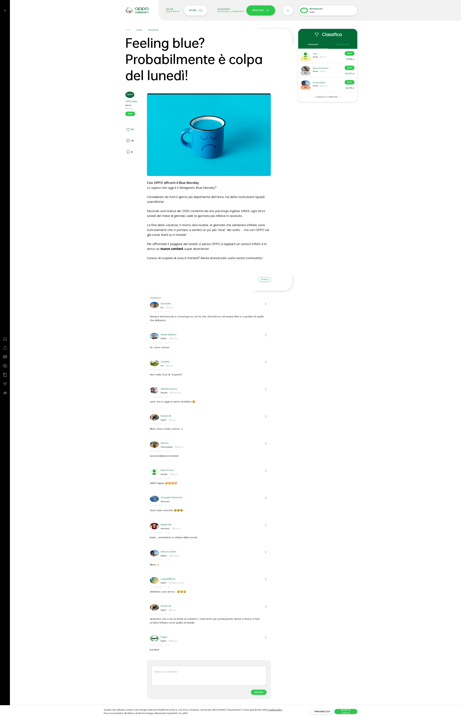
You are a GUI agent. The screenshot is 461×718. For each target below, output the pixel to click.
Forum (139, 30)
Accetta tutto (346, 711)
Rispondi (258, 692)
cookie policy (275, 710)
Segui (130, 114)
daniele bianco (169, 389)
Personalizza (322, 711)
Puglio (164, 637)
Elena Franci (167, 470)
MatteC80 (166, 524)
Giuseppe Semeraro (172, 497)
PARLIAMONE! (153, 30)
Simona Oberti (168, 551)
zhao (315, 53)
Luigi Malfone (168, 579)
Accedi (192, 10)
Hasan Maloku (168, 334)
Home (127, 30)
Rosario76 (166, 416)
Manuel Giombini (320, 68)
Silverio (165, 443)
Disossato (166, 303)
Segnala (264, 279)
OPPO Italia (131, 101)
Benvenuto (316, 8)
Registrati (258, 10)
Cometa (165, 361)
